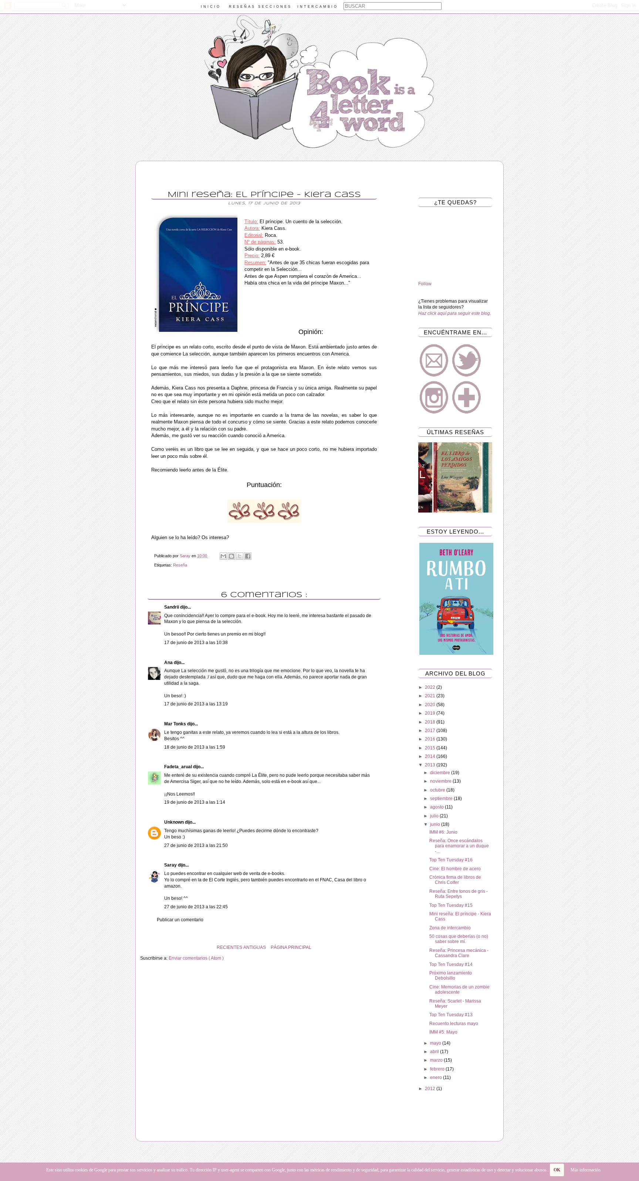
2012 (430, 1088)
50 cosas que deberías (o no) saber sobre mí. (458, 939)
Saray (171, 865)
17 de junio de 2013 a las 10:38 (196, 642)
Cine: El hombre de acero (455, 868)
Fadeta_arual (178, 766)
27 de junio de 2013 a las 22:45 (196, 906)
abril (435, 1051)
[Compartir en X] (239, 556)
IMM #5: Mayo (443, 1032)
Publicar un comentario (180, 919)
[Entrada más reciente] (386, 947)
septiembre (442, 798)
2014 (430, 756)
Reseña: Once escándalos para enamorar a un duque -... (459, 846)
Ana (169, 662)
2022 (430, 687)
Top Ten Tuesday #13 (451, 1014)
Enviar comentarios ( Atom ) (196, 958)
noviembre (441, 781)
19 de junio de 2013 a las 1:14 (194, 802)
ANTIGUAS (254, 947)
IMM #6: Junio (443, 832)
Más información (586, 1170)
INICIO (211, 6)
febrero (438, 1069)
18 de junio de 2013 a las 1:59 (194, 747)
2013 (430, 765)
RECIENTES (229, 947)
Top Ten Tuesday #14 (451, 964)
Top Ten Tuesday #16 (451, 859)
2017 (430, 730)
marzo (437, 1060)
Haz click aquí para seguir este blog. (454, 313)
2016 (430, 739)
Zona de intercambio (450, 927)
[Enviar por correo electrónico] (223, 556)
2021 (430, 695)
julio (435, 815)
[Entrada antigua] (142, 947)
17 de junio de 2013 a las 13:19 (196, 704)
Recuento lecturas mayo (453, 1023)
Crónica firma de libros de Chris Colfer (455, 880)
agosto (437, 807)
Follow (425, 283)
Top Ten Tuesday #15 (451, 905)
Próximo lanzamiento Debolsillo (450, 975)
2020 (430, 704)
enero (436, 1077)
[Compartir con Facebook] (247, 556)
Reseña (180, 565)
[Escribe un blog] (231, 556)
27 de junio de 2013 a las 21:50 (196, 845)
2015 (430, 748)
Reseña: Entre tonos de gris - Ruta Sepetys (458, 894)
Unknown (174, 822)
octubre (438, 790)
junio (435, 824)
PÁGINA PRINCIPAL (291, 947)
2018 (430, 722)
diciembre (440, 772)
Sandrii (172, 607)
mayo (436, 1043)
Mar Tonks (175, 723)
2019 (430, 713)
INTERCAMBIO (317, 6)
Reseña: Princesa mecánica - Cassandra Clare (458, 953)
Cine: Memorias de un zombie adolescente (459, 989)
